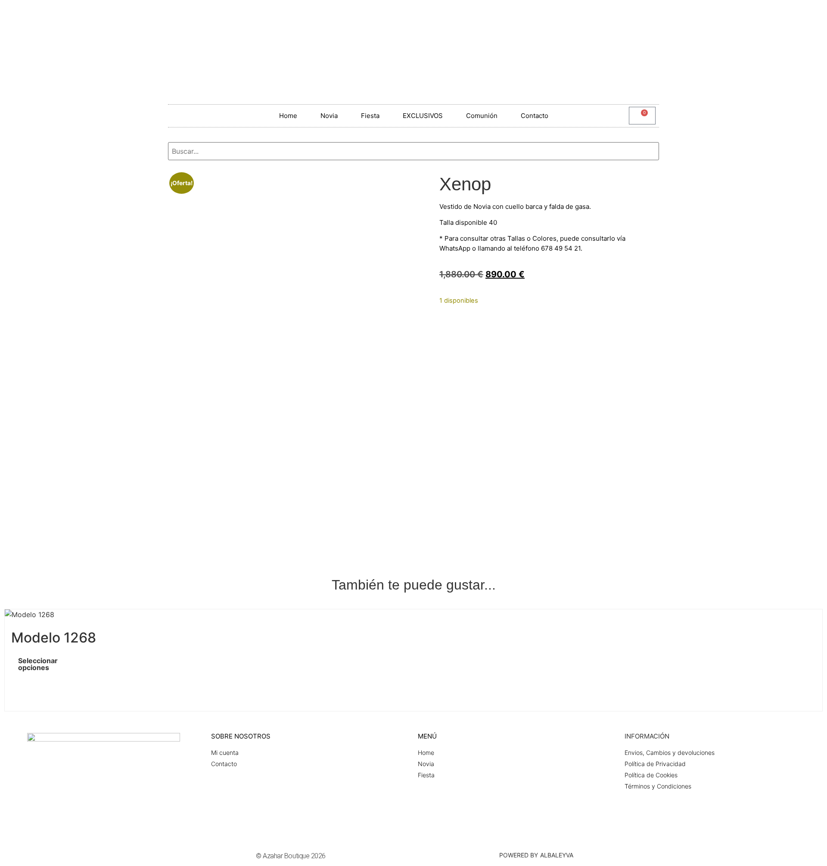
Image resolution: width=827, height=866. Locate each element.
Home (288, 116)
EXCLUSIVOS (423, 116)
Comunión (481, 116)
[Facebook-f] (708, 15)
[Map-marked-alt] (785, 15)
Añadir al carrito (474, 318)
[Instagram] (734, 15)
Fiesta (370, 116)
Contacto (534, 116)
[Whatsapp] (760, 15)
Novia (329, 116)
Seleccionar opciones (25, 664)
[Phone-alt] (811, 15)
